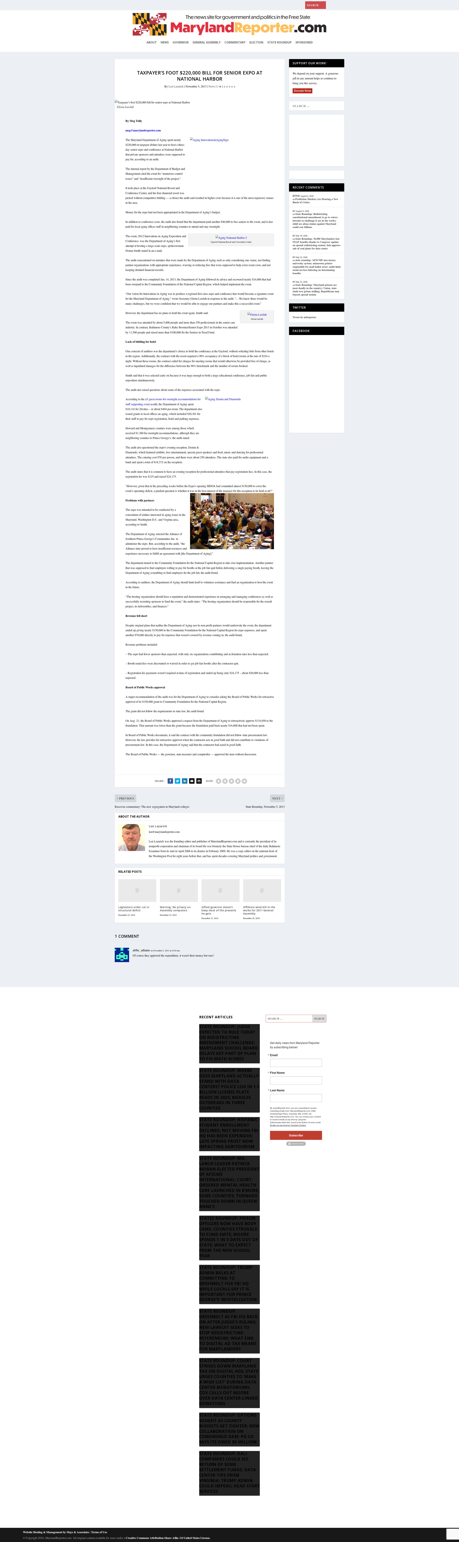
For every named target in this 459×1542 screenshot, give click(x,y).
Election (256, 42)
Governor (181, 42)
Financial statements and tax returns (153, 1036)
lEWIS (296, 196)
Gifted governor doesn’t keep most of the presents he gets (219, 910)
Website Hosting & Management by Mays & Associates (56, 1532)
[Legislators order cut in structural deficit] (137, 890)
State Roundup (279, 42)
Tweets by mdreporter (304, 317)
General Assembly (207, 42)
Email (274, 1055)
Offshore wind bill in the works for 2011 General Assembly (259, 910)
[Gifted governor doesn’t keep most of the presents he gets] (221, 890)
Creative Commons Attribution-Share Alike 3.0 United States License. (168, 1538)
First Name (277, 1072)
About (151, 42)
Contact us (139, 1071)
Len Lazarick (176, 86)
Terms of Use (99, 1532)
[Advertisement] (319, 140)
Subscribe (296, 1135)
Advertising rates (142, 1053)
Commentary (234, 42)
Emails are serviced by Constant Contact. (288, 1125)
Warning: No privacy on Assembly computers (175, 908)
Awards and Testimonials (147, 1027)
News (165, 42)
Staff (135, 1019)
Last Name (277, 1090)
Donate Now (302, 91)
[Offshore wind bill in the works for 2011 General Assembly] (262, 890)
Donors (137, 1045)
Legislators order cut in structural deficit (133, 908)
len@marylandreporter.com (164, 832)
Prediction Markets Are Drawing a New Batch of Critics (315, 200)
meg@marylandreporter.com (143, 130)
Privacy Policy (141, 1062)
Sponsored (304, 42)
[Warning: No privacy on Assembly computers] (179, 890)
